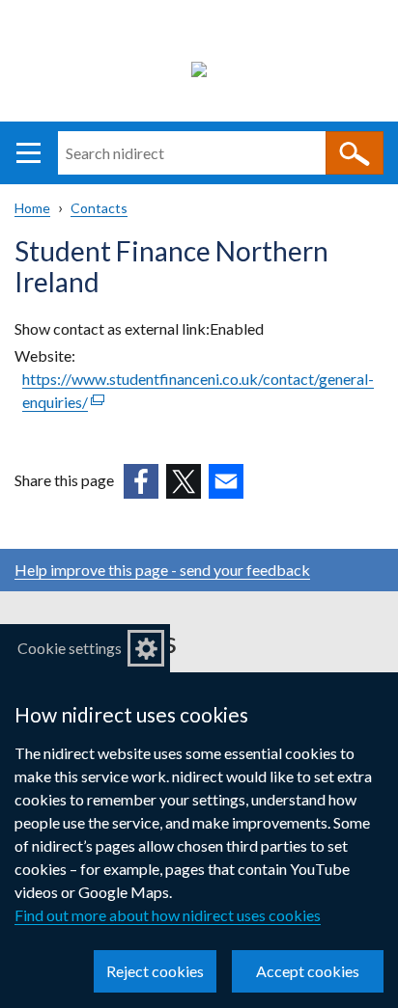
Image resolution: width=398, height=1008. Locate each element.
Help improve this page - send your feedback (162, 569)
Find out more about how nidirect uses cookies (167, 915)
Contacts (99, 208)
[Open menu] (28, 153)
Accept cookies (307, 971)
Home (32, 208)
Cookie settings (69, 648)
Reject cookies (155, 971)
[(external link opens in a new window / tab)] (141, 481)
